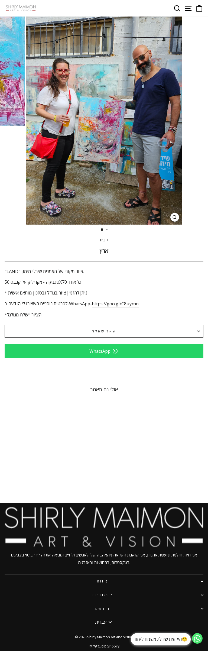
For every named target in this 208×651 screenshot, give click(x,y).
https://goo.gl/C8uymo (115, 303)
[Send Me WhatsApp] (197, 642)
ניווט (103, 581)
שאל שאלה (104, 331)
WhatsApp (99, 351)
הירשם (102, 608)
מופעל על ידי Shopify (104, 646)
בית (103, 239)
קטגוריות (102, 594)
